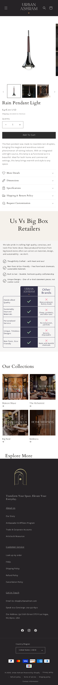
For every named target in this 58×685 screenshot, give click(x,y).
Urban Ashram (17, 673)
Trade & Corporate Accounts (19, 529)
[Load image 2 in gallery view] (29, 91)
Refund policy (15, 677)
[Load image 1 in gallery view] (14, 91)
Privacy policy (48, 672)
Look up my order (14, 555)
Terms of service (30, 677)
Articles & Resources (15, 536)
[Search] (44, 8)
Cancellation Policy (14, 582)
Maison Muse (9, 403)
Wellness (34, 439)
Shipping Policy (13, 568)
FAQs (8, 561)
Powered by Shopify (32, 673)
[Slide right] (54, 92)
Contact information (30, 681)
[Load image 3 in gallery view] (44, 91)
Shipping (5, 114)
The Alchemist (37, 403)
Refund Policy (12, 575)
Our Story (10, 516)
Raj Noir (6, 439)
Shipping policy (45, 677)
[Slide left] (3, 92)
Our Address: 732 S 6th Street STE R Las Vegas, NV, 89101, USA (27, 616)
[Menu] (6, 8)
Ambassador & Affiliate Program (20, 523)
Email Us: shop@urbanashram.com (21, 601)
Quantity (6, 119)
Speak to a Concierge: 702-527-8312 (22, 607)
